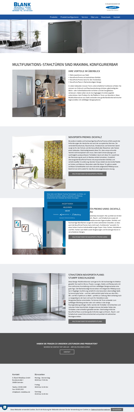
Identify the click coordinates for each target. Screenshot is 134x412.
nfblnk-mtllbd (21, 392)
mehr (67, 211)
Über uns (94, 17)
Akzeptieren (67, 204)
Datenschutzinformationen (100, 409)
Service (85, 17)
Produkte (53, 17)
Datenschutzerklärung (70, 217)
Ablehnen (67, 207)
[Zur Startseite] (22, 6)
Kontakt (117, 17)
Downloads (105, 17)
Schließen (117, 409)
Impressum (61, 217)
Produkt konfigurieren (70, 17)
